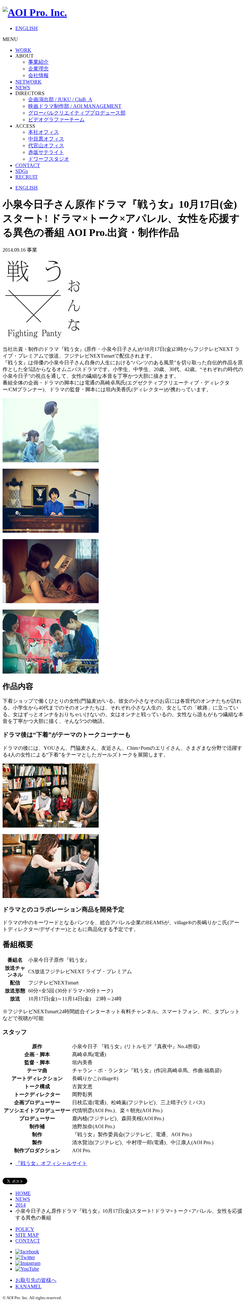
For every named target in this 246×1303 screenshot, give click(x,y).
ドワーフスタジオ (48, 159)
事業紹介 (38, 62)
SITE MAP (27, 1235)
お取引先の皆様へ (35, 1280)
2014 (20, 1205)
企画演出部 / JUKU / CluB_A (60, 99)
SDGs (21, 171)
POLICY (24, 1229)
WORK (23, 50)
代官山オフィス (46, 145)
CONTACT (27, 165)
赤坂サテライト (46, 152)
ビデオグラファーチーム (56, 119)
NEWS (22, 87)
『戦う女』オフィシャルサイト (51, 1163)
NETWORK (28, 82)
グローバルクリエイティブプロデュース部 (77, 113)
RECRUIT (26, 177)
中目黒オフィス (46, 139)
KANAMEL (28, 1286)
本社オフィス (43, 132)
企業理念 (38, 68)
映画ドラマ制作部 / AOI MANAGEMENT (74, 106)
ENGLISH (26, 28)
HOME (23, 1193)
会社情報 (38, 75)
